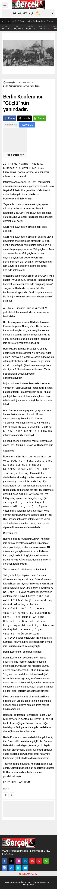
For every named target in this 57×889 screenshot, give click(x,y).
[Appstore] (11, 868)
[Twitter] (11, 861)
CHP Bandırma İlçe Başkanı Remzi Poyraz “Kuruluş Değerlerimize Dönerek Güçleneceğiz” (35, 21)
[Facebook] (4, 861)
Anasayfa (10, 82)
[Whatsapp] (46, 861)
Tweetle (26, 118)
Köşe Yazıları (25, 82)
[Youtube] (32, 861)
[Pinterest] (39, 861)
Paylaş (11, 118)
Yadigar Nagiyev (15, 155)
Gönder (41, 118)
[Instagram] (18, 861)
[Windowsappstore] (25, 868)
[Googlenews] (4, 868)
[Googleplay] (18, 868)
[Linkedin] (25, 861)
